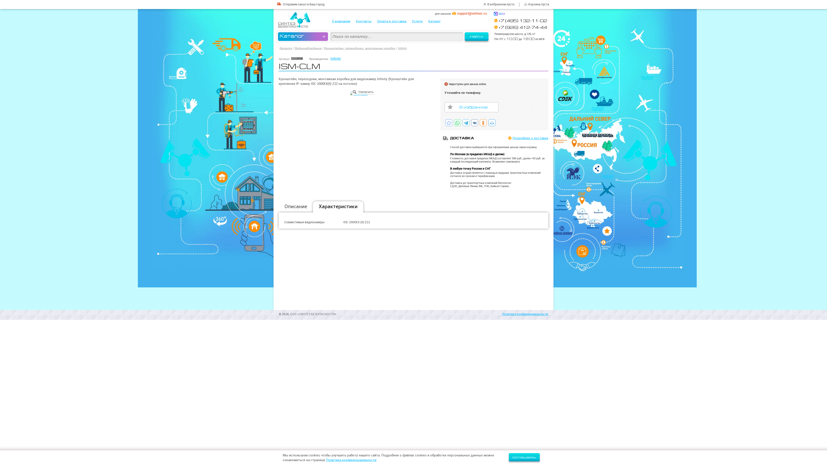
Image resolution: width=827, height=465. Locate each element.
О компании (341, 21)
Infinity (402, 48)
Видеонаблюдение (308, 48)
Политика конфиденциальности (525, 314)
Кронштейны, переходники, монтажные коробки (359, 48)
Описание (295, 206)
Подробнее (530, 138)
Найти (476, 37)
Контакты (364, 21)
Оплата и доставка (391, 21)
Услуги (417, 21)
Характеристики (338, 206)
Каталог (434, 21)
